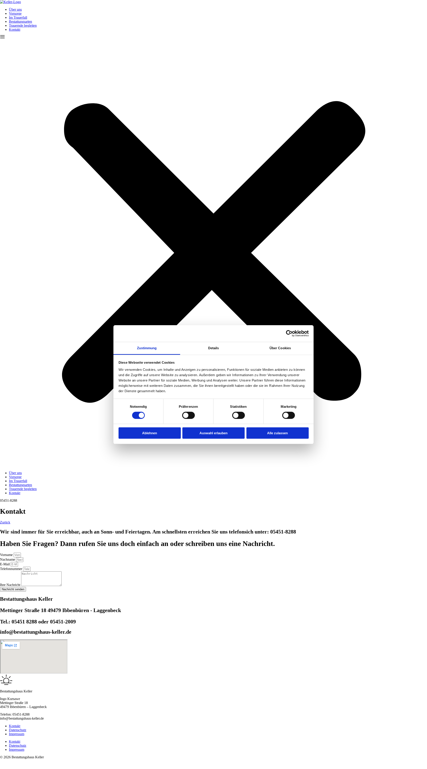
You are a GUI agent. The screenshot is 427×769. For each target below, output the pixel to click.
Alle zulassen (277, 433)
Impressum (16, 734)
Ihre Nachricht (10, 585)
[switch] (188, 415)
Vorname (7, 555)
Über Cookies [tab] (280, 348)
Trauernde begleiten (23, 25)
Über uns (15, 9)
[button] (213, 251)
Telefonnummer (11, 569)
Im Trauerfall (18, 17)
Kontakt (14, 29)
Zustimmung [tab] (147, 348)
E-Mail (5, 564)
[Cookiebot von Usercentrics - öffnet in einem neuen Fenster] (289, 333)
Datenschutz (17, 730)
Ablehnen (149, 433)
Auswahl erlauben (213, 433)
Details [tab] (213, 348)
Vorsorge (15, 13)
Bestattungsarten (20, 21)
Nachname (8, 559)
